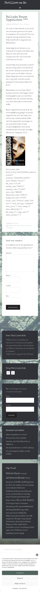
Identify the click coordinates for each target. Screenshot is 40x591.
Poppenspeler (26, 519)
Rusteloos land (12, 533)
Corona (25, 530)
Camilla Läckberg (21, 481)
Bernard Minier (21, 516)
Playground (10, 524)
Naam (8, 275)
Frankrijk (21, 533)
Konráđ (20, 491)
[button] (37, 555)
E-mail (8, 286)
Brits (19, 225)
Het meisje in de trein (20, 485)
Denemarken (10, 521)
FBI (26, 478)
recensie (24, 473)
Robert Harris (10, 500)
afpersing (18, 521)
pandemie (14, 494)
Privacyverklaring (23, 588)
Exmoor (23, 225)
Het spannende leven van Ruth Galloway (20, 448)
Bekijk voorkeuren (20, 583)
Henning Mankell (13, 509)
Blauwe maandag (24, 494)
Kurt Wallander (20, 513)
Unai (31, 482)
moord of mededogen (22, 527)
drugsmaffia (24, 510)
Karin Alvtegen (16, 519)
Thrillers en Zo (15, 3)
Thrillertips (18, 530)
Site (7, 296)
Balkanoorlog (10, 516)
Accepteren (20, 573)
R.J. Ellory (9, 485)
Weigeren (20, 578)
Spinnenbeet (21, 497)
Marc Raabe (18, 524)
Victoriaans (10, 513)
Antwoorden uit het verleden (16, 438)
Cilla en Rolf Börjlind (25, 500)
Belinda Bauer (13, 225)
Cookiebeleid (15, 588)
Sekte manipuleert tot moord (16, 434)
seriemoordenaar (15, 477)
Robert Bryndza (11, 497)
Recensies (15, 223)
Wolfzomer (21, 488)
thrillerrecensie (12, 491)
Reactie (9, 253)
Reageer (27, 24)
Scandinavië (26, 521)
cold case (18, 506)
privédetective (27, 506)
